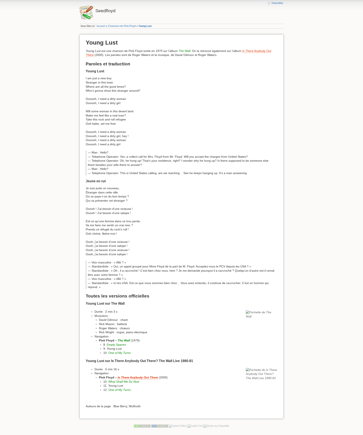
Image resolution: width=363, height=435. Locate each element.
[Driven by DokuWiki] (216, 425)
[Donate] (142, 425)
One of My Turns (119, 352)
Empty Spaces (116, 344)
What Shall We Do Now (123, 381)
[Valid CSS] (195, 425)
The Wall (184, 51)
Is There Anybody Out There (138, 377)
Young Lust (145, 26)
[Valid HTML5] (178, 425)
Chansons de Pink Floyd (122, 26)
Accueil (101, 26)
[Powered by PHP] (159, 425)
